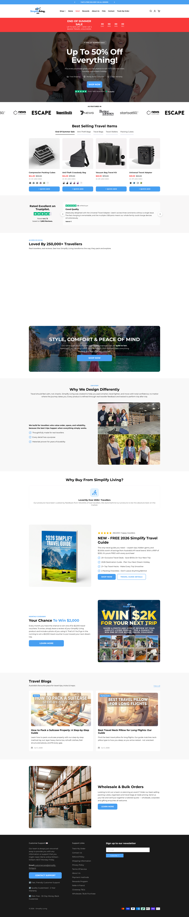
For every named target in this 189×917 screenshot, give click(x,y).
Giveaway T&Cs (78, 890)
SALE (78, 11)
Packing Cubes (127, 132)
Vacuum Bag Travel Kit (106, 173)
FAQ (103, 11)
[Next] (114, 2)
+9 (81, 183)
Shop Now (94, 84)
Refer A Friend (78, 885)
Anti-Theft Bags (84, 132)
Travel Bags (98, 132)
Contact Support (45, 875)
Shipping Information (81, 861)
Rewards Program (80, 881)
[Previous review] (62, 214)
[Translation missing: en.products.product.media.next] (57, 153)
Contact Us (77, 853)
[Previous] (75, 2)
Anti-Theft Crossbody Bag (74, 173)
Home (70, 11)
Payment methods (80, 877)
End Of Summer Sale (65, 132)
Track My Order (123, 11)
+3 (47, 183)
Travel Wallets (112, 132)
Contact (111, 11)
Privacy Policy (78, 865)
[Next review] (160, 214)
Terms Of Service (79, 869)
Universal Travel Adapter (140, 173)
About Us (95, 11)
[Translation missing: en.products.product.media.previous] (32, 153)
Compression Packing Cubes (42, 173)
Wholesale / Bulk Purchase (83, 894)
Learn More (46, 643)
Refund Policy (78, 857)
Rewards (85, 11)
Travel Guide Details (131, 577)
